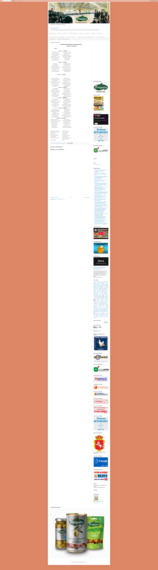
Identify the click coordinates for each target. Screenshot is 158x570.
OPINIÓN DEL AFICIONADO (63, 39)
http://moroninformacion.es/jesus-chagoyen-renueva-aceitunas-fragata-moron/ (100, 174)
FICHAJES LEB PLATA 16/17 (101, 295)
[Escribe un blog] (68, 143)
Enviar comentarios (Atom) (59, 199)
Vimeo (99, 269)
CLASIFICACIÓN (80, 37)
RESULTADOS (62, 37)
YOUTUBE (99, 33)
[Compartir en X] (69, 143)
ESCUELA (81, 33)
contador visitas (96, 331)
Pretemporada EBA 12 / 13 (100, 307)
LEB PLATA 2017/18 (53, 37)
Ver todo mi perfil (96, 502)
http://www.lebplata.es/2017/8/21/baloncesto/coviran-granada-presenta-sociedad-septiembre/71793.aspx (100, 202)
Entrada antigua (86, 197)
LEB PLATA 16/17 (102, 299)
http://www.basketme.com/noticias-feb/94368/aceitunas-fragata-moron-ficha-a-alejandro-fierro (100, 196)
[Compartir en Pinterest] (72, 143)
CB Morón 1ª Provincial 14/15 (98, 281)
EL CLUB (59, 33)
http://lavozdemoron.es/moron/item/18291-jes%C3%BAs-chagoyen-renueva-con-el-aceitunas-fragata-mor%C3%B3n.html (100, 177)
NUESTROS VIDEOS (90, 37)
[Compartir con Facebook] (71, 143)
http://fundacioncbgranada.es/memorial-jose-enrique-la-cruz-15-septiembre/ (101, 223)
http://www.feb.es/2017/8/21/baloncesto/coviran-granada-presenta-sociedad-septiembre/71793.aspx (101, 205)
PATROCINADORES (73, 33)
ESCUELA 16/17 (52, 39)
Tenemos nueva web (54, 27)
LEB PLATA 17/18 (99, 300)
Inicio (71, 197)
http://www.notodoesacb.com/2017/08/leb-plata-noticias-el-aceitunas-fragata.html (100, 171)
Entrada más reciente (54, 197)
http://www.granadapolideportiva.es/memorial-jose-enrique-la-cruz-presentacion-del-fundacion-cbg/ (100, 221)
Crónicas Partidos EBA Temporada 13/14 (101, 284)
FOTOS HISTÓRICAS (100, 37)
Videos (95, 314)
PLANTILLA (65, 33)
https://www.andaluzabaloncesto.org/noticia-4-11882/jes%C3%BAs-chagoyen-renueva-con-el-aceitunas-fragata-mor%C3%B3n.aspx (101, 193)
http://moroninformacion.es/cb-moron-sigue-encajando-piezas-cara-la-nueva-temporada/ (100, 199)
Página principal (52, 33)
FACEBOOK (87, 33)
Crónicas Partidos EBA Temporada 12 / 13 (101, 282)
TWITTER (93, 33)
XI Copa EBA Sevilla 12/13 (101, 315)
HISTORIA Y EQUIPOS (71, 37)
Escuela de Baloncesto (98, 288)
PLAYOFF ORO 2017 (99, 306)
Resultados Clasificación (101, 312)
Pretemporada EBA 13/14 (98, 308)
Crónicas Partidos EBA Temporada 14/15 (101, 285)
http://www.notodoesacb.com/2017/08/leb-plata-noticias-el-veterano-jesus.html (100, 181)
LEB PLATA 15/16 (103, 297)
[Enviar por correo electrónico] (67, 143)
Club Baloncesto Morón (99, 501)
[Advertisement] (70, 186)
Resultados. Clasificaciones (99, 313)
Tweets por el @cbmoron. (97, 164)
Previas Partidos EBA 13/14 (102, 310)
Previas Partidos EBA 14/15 (102, 311)
